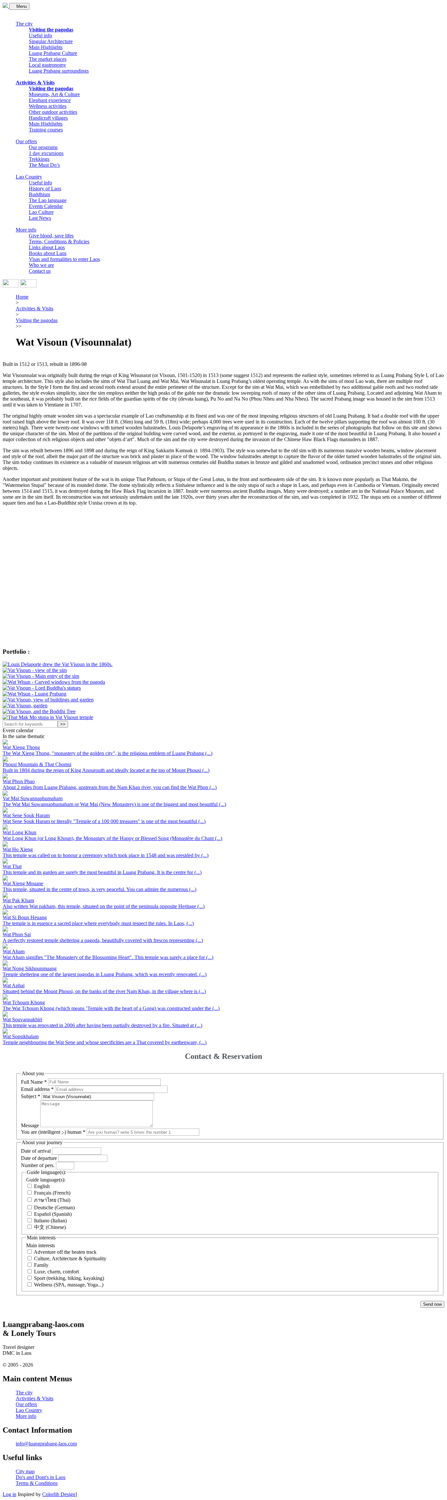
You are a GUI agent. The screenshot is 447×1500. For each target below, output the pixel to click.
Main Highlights (46, 47)
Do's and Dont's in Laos (40, 1477)
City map (25, 1471)
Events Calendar (46, 206)
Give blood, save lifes (51, 235)
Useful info (40, 35)
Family (41, 1265)
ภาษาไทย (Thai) (52, 1200)
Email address (37, 1089)
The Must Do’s (44, 165)
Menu (21, 6)
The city (24, 23)
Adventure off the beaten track (65, 1252)
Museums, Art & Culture (54, 94)
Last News (40, 218)
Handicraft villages (48, 118)
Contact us (40, 271)
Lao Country (29, 177)
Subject (30, 1096)
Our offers (26, 141)
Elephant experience (50, 100)
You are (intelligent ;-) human (53, 1132)
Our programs (43, 147)
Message (30, 1125)
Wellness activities (47, 106)
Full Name (34, 1081)
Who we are (41, 265)
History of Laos (45, 188)
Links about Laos (47, 247)
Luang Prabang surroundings (59, 71)
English (42, 1186)
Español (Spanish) (53, 1214)
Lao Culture (41, 212)
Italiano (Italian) (50, 1220)
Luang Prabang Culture (53, 53)
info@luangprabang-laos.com (46, 1443)
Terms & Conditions (37, 1483)
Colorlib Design (58, 1494)
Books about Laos (47, 253)
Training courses (46, 129)
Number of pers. (38, 1165)
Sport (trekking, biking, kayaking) (69, 1278)
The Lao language (47, 200)
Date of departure (39, 1158)
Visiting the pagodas (51, 29)
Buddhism (39, 194)
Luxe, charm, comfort (56, 1271)
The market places (47, 59)
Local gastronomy (47, 65)
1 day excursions (46, 153)
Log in (9, 1494)
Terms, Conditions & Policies (59, 241)
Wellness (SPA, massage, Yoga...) (68, 1284)
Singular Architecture (51, 41)
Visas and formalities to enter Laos (64, 259)
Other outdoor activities (53, 112)
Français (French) (52, 1193)
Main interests (40, 1245)
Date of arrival (36, 1151)
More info (26, 230)
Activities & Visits (35, 82)
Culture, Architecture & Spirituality (70, 1258)
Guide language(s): (45, 1179)
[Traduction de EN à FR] (11, 285)
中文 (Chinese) (50, 1227)
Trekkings (39, 159)
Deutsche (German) (54, 1207)
